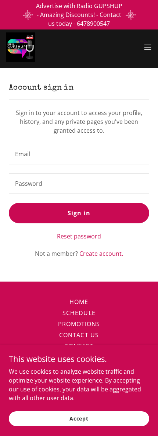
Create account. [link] (101, 254)
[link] (20, 47)
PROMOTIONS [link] (79, 324)
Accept (79, 418)
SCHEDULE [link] (78, 313)
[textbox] (79, 154)
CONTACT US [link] (78, 335)
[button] (147, 47)
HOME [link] (78, 302)
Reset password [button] (79, 236)
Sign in (79, 213)
